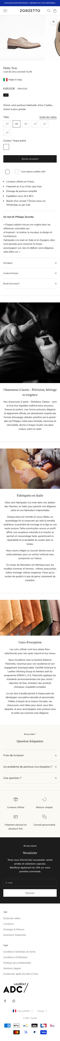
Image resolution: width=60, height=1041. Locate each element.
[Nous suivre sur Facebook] (5, 1001)
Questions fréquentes (14, 935)
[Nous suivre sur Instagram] (13, 1001)
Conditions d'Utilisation (15, 957)
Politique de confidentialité (17, 962)
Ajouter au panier (30, 159)
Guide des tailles (48, 117)
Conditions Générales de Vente (19, 951)
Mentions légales (12, 968)
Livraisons (8, 923)
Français (41, 1011)
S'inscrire (30, 893)
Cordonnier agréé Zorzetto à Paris (20, 974)
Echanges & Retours (13, 929)
